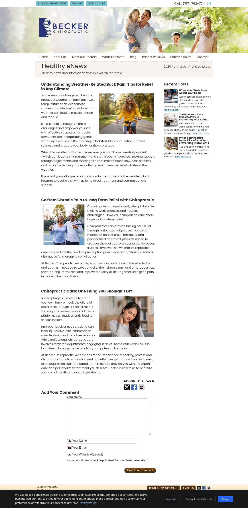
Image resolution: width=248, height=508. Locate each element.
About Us (60, 57)
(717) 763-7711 (194, 3)
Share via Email (142, 387)
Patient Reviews (153, 57)
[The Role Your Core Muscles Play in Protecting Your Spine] (171, 120)
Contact (203, 57)
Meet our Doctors (84, 57)
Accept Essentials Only (199, 498)
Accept (225, 498)
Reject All (170, 498)
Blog (133, 57)
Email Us (77, 3)
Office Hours (96, 3)
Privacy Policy (88, 503)
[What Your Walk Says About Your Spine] (171, 96)
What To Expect (113, 57)
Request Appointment (52, 3)
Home (43, 57)
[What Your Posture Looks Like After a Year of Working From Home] (171, 144)
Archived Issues (199, 66)
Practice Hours (180, 57)
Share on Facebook (134, 387)
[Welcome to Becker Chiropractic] (63, 36)
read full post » (172, 110)
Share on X (127, 387)
